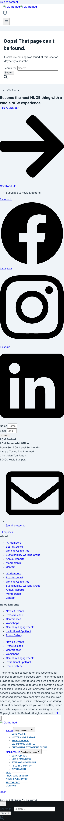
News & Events (15, 611)
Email (3, 430)
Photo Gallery (14, 635)
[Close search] (3, 803)
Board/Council (14, 546)
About (9, 730)
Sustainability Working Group (23, 554)
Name (4, 425)
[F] (56, 713)
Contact (10, 566)
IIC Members (13, 542)
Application (19, 769)
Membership (13, 562)
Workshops (12, 623)
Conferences (13, 619)
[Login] (32, 13)
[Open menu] (6, 21)
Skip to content (9, 1)
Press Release (14, 615)
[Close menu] (1, 718)
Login (3, 792)
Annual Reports (15, 558)
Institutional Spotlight (18, 631)
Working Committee (17, 550)
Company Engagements (20, 627)
